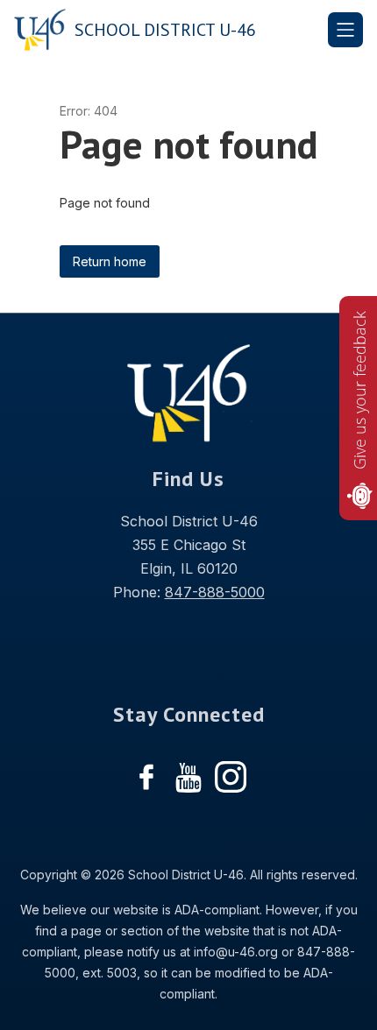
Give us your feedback (359, 390)
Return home (109, 261)
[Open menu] (345, 29)
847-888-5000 (215, 592)
